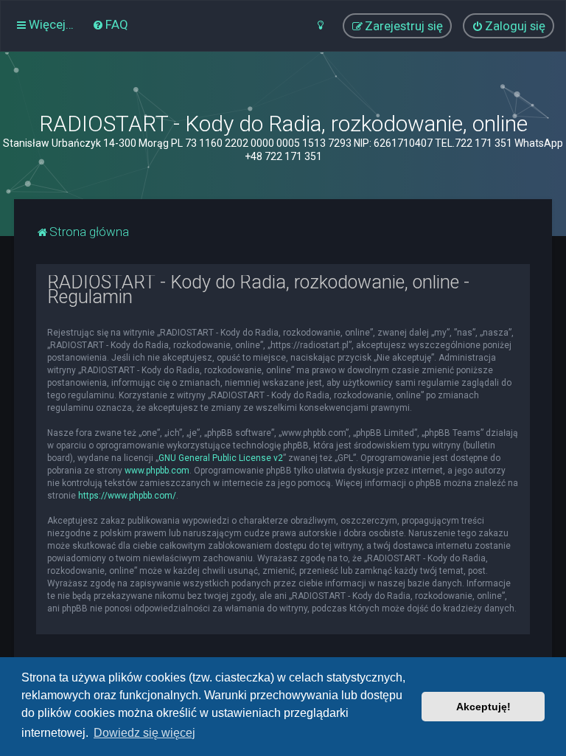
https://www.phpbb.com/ (127, 495)
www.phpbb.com (157, 470)
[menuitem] (110, 24)
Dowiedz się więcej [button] (144, 732)
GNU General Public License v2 (220, 458)
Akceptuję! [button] (483, 706)
